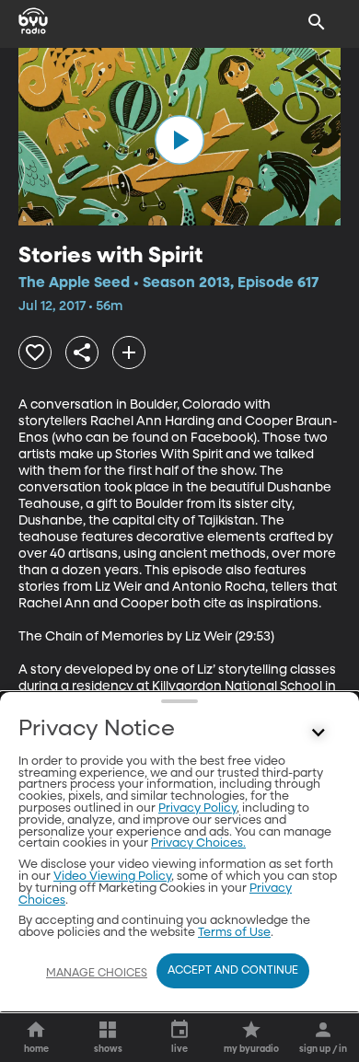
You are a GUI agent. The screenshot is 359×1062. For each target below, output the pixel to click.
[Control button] (318, 733)
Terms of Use (234, 933)
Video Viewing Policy (112, 877)
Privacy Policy (197, 808)
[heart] (35, 352)
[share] (81, 352)
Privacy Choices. (198, 843)
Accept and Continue (233, 970)
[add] (128, 352)
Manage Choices (96, 973)
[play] (179, 140)
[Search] (317, 22)
